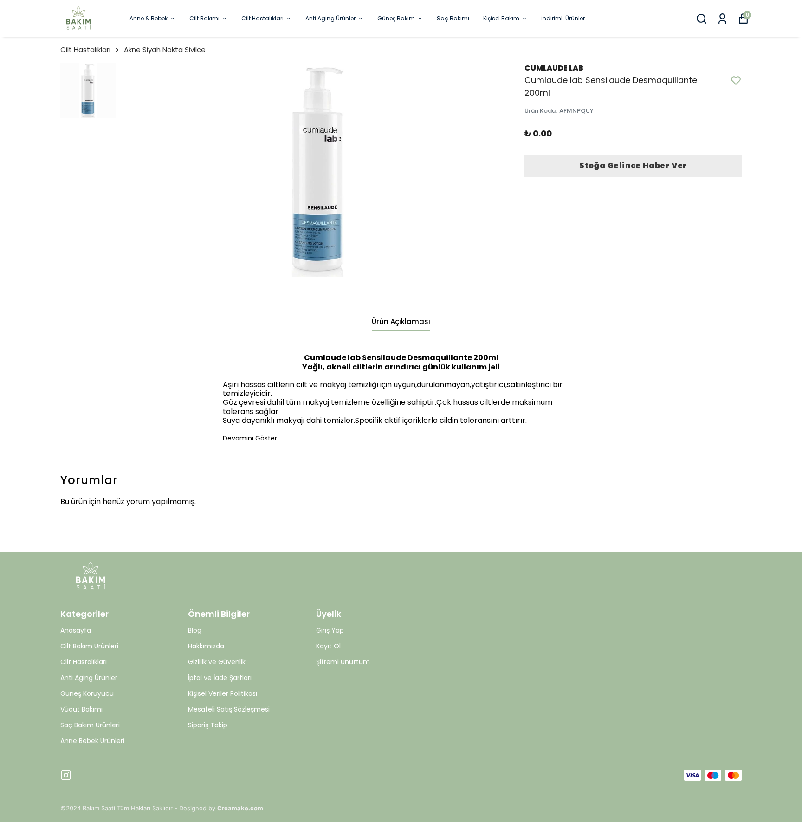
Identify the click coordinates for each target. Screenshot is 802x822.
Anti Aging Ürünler (330, 18)
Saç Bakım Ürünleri (90, 725)
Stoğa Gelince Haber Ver (633, 165)
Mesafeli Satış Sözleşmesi (229, 709)
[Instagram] (65, 775)
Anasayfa (75, 630)
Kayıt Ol (328, 646)
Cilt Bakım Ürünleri (89, 646)
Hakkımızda (206, 646)
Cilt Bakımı (204, 18)
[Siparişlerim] (722, 19)
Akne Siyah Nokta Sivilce (165, 49)
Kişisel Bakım (501, 18)
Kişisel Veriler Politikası (222, 693)
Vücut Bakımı (81, 709)
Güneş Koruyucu (87, 693)
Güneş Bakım (396, 18)
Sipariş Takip (207, 725)
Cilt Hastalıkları (262, 18)
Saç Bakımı (453, 18)
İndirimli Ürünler (563, 18)
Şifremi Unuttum (343, 662)
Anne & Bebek (148, 18)
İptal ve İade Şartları (220, 677)
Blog (194, 630)
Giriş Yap (330, 630)
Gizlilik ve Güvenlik (217, 662)
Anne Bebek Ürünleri (92, 740)
